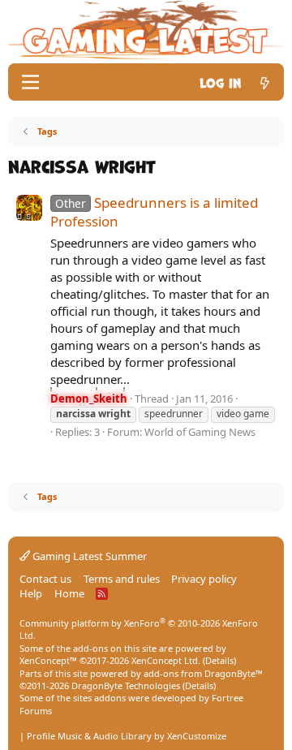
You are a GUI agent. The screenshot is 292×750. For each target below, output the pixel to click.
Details (219, 660)
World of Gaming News (200, 432)
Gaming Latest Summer (88, 556)
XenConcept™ (48, 660)
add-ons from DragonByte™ (203, 673)
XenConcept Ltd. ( (168, 660)
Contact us (45, 578)
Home (69, 593)
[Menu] (30, 82)
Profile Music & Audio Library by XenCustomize (126, 736)
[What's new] (265, 82)
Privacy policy (204, 578)
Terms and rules (122, 578)
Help (30, 593)
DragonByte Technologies (125, 685)
